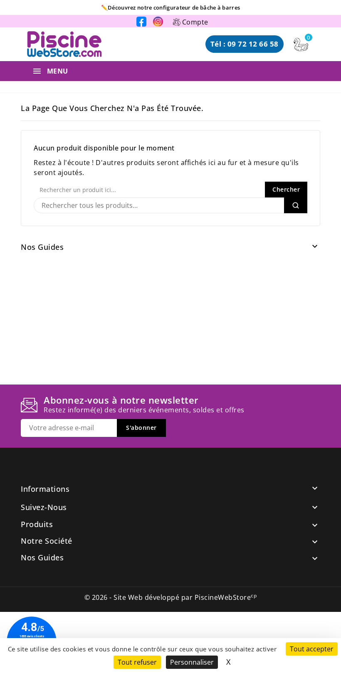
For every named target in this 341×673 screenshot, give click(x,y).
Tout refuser (137, 662)
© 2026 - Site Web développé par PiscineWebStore (170, 597)
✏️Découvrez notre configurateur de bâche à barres (170, 7)
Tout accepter (312, 648)
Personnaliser (192, 662)
